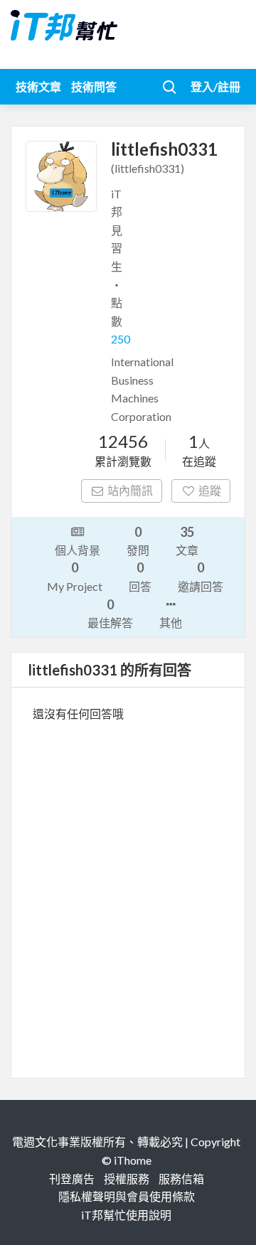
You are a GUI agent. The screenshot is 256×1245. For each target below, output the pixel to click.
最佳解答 (110, 613)
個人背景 (77, 550)
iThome (132, 1160)
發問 (138, 540)
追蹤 (209, 490)
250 (120, 339)
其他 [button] (170, 622)
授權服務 (126, 1178)
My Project (74, 576)
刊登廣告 (72, 1178)
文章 (187, 540)
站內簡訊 (130, 490)
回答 (140, 576)
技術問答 (94, 86)
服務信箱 (181, 1178)
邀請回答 (200, 576)
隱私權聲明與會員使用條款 (126, 1196)
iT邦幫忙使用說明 (126, 1215)
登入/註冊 (215, 86)
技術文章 (38, 86)
